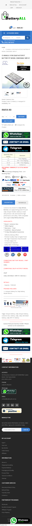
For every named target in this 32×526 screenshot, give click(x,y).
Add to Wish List (8, 125)
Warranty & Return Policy (8, 487)
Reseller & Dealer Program (9, 507)
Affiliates (4, 453)
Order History (5, 450)
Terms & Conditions (7, 475)
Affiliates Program (6, 510)
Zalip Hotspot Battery (22, 314)
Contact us (4, 495)
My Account (22, 5)
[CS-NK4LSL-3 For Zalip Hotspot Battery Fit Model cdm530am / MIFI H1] (16, 74)
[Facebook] (8, 405)
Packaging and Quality (8, 470)
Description (8, 202)
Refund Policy (5, 490)
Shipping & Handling (7, 465)
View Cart (4, 445)
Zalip (17, 316)
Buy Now (21, 116)
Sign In (3, 442)
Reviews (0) (22, 202)
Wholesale (5, 504)
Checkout (19, 7)
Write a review (22, 195)
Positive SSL (3, 525)
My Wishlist (5, 448)
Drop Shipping (5, 512)
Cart (11, 7)
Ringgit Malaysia (15, 2)
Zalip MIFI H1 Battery (13, 318)
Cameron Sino (10, 99)
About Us (4, 462)
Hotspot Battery (10, 314)
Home (3, 47)
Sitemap (4, 478)
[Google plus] (12, 405)
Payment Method (6, 467)
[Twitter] (3, 405)
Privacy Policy (5, 473)
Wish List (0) (13, 5)
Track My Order (6, 492)
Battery (13, 316)
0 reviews (12, 195)
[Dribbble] (17, 405)
